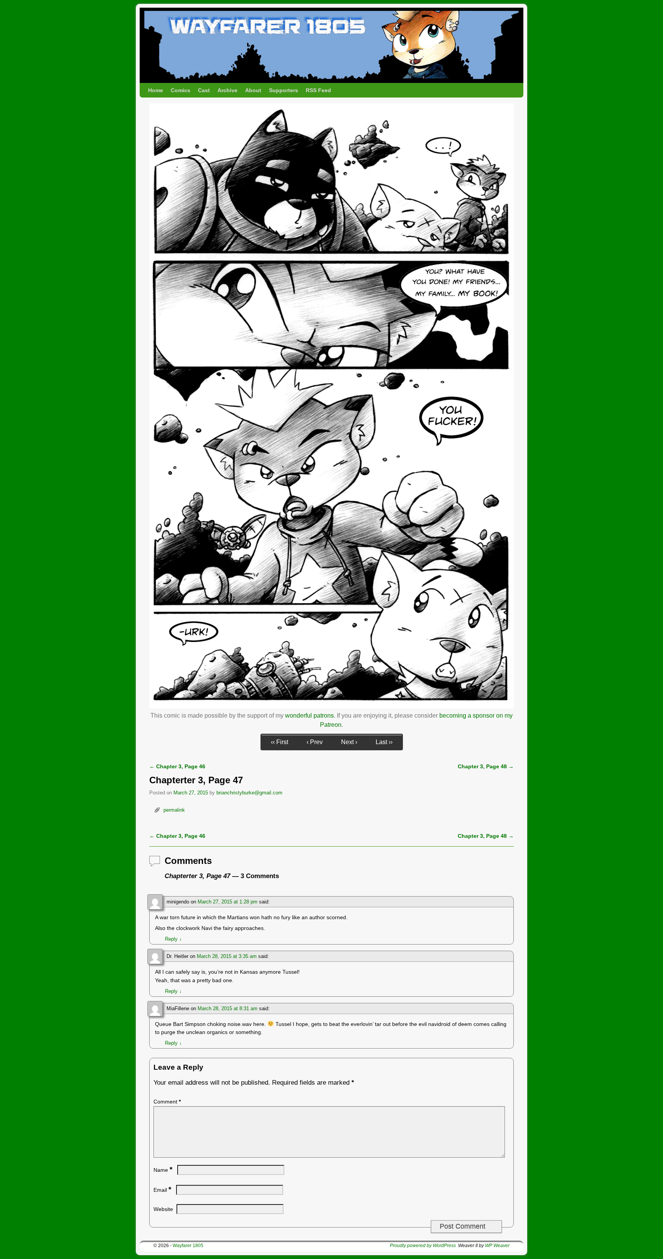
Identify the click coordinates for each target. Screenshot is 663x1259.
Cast (204, 90)
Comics (180, 90)
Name (162, 1170)
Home (155, 90)
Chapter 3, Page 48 (486, 766)
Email (162, 1190)
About (253, 90)
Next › (349, 742)
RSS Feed (318, 90)
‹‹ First (279, 742)
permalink (174, 810)
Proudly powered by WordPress (423, 1245)
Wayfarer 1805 (188, 1245)
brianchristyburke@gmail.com (249, 793)
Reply (173, 939)
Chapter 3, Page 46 (177, 766)
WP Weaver (497, 1245)
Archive (227, 90)
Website (163, 1209)
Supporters (283, 90)
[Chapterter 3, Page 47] (331, 706)
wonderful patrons (309, 715)
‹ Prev (315, 742)
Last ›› (384, 742)
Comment (167, 1102)
